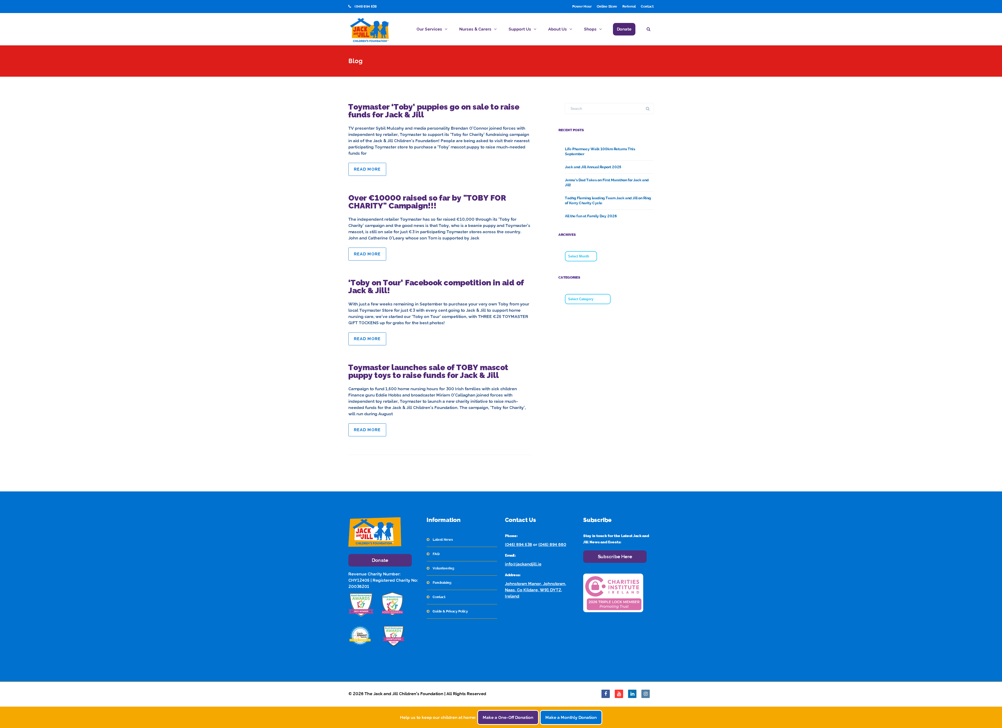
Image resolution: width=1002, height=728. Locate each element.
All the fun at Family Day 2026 (591, 216)
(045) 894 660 (552, 544)
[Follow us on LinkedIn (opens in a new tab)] (632, 694)
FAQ (436, 554)
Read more (367, 169)
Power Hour (582, 6)
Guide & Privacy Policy (450, 611)
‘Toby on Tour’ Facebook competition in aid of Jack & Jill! (436, 286)
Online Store (607, 6)
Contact (647, 6)
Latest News (443, 540)
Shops (590, 29)
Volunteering (443, 568)
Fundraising (442, 583)
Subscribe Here (615, 556)
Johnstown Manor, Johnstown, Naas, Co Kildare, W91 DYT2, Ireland (535, 590)
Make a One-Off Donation (508, 717)
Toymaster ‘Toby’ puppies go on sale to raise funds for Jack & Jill (433, 110)
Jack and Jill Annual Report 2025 (593, 167)
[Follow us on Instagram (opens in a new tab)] (645, 694)
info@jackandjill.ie (523, 564)
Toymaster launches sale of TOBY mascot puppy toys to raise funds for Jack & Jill (428, 371)
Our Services (429, 29)
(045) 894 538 (518, 544)
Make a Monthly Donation (571, 717)
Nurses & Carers (475, 29)
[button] (650, 30)
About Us (557, 29)
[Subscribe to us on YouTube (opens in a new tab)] (619, 694)
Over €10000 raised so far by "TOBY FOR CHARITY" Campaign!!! (427, 201)
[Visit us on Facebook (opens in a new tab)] (605, 694)
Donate (624, 29)
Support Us (520, 29)
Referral (629, 6)
